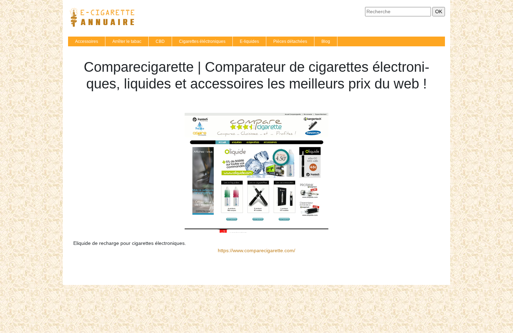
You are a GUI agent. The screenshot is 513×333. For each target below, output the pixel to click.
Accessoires (86, 41)
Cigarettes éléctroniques (202, 41)
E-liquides (249, 41)
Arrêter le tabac (126, 41)
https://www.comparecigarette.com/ (256, 250)
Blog (325, 41)
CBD (160, 41)
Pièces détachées (290, 41)
